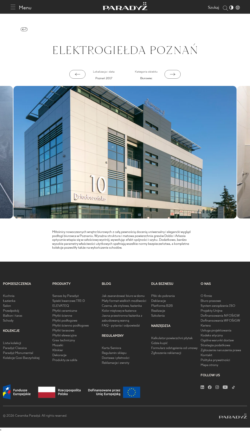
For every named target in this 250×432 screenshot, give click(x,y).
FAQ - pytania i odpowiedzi (121, 326)
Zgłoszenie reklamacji (166, 353)
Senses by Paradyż (65, 296)
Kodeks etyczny (212, 335)
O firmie (206, 296)
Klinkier (57, 350)
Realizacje (158, 311)
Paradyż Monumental (18, 353)
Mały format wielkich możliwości (124, 301)
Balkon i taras (12, 316)
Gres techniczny (63, 340)
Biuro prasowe (211, 301)
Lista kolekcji (12, 343)
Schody (8, 321)
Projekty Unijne (211, 311)
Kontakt (206, 355)
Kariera (206, 326)
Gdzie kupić (159, 343)
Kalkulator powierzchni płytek (172, 338)
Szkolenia (158, 316)
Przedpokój (11, 311)
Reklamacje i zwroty (115, 363)
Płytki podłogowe (64, 321)
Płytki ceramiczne (64, 311)
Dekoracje (59, 355)
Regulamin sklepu (114, 353)
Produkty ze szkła (64, 360)
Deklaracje (158, 301)
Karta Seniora (111, 348)
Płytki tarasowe (63, 331)
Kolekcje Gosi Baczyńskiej (21, 358)
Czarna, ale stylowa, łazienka (122, 306)
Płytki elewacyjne (64, 335)
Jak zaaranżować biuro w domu (123, 296)
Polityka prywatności (215, 360)
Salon (7, 306)
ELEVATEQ (60, 306)
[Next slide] (173, 74)
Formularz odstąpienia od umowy (174, 348)
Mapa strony (209, 365)
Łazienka (9, 301)
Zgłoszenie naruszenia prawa (221, 350)
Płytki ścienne (62, 316)
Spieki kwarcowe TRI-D (68, 301)
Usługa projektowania (216, 331)
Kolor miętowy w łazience (119, 311)
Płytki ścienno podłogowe (70, 326)
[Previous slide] (77, 74)
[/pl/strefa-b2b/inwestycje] (24, 30)
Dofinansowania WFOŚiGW (220, 321)
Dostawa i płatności (115, 358)
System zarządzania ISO (218, 306)
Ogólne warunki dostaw (217, 340)
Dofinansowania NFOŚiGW (220, 316)
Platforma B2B (162, 306)
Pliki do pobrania (163, 296)
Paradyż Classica (15, 348)
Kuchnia (8, 296)
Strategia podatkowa (215, 345)
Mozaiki (57, 345)
